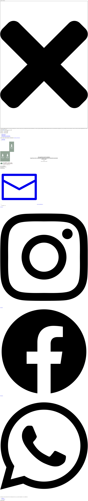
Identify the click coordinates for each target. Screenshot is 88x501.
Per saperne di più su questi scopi (6, 136)
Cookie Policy (3, 139)
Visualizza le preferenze (17, 137)
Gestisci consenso (2, 500)
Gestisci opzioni (4, 134)
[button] (44, 64)
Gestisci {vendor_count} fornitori (6, 135)
